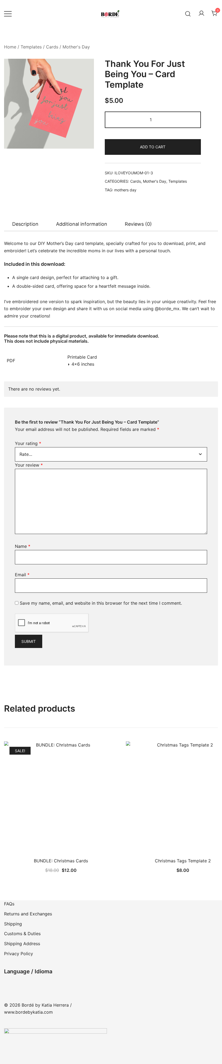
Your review (29, 465)
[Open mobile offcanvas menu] (8, 13)
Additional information (81, 224)
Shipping (13, 924)
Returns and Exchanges (28, 913)
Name (22, 546)
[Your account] (201, 13)
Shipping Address (22, 943)
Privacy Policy (18, 953)
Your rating (28, 443)
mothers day (125, 190)
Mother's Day (76, 47)
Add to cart (152, 147)
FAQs (9, 903)
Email (22, 574)
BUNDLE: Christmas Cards (61, 860)
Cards (52, 47)
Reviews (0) (138, 224)
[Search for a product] (188, 13)
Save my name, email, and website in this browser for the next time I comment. (101, 603)
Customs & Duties (22, 933)
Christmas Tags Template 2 (183, 860)
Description (25, 224)
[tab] (25, 224)
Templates (31, 47)
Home (10, 47)
